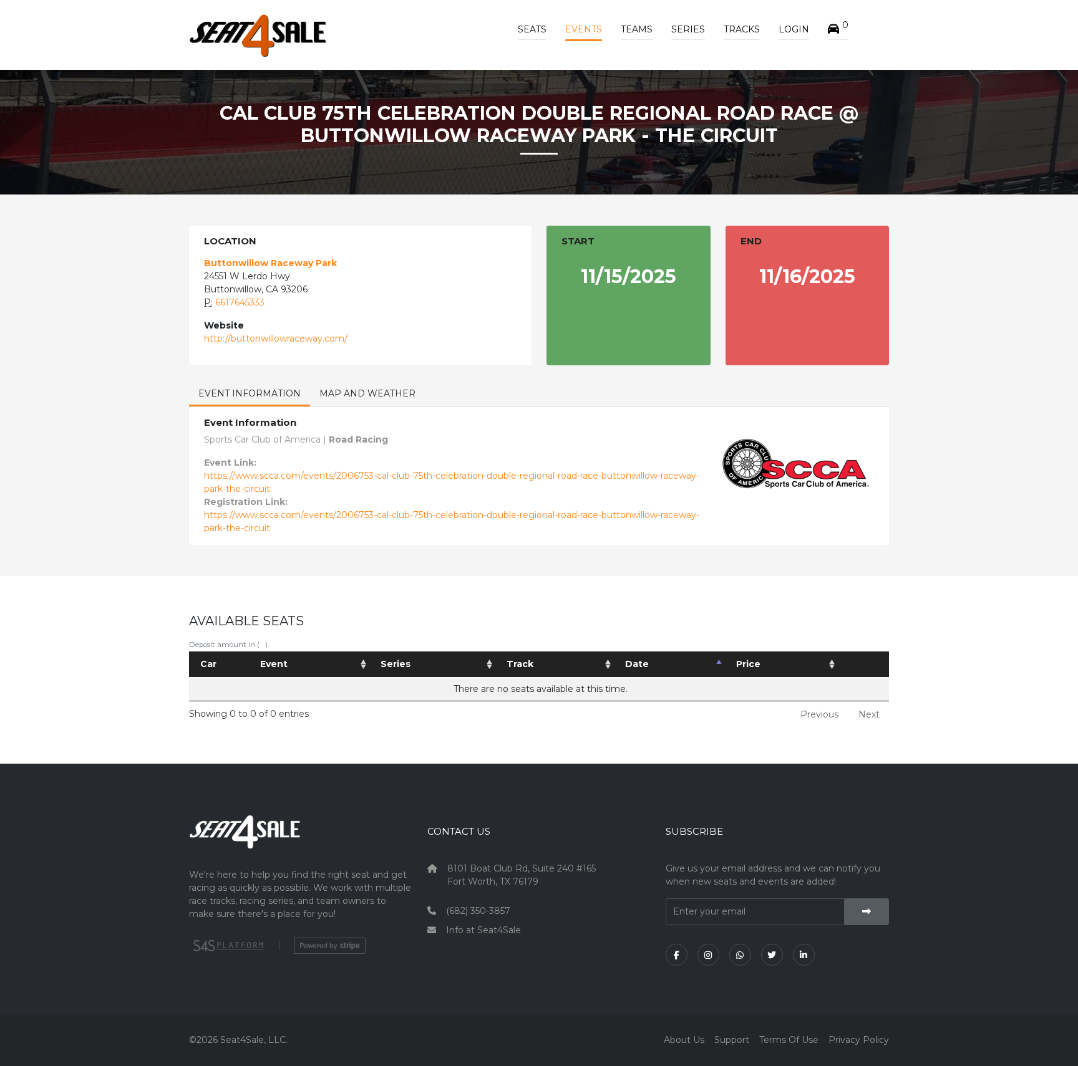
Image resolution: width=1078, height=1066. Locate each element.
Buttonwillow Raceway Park (270, 263)
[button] (838, 29)
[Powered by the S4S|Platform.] (227, 945)
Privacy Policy (858, 1039)
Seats (532, 29)
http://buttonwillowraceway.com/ (275, 338)
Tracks (742, 29)
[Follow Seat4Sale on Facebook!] (676, 955)
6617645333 (240, 302)
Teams (637, 29)
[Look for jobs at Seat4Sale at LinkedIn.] (804, 955)
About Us (684, 1039)
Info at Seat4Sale (483, 930)
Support (731, 1039)
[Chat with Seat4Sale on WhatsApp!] (740, 955)
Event (274, 664)
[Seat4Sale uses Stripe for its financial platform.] (330, 946)
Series (688, 29)
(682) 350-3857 (478, 910)
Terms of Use (788, 1039)
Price (748, 664)
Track (520, 664)
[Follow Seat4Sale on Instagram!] (708, 955)
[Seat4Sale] (300, 841)
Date (637, 664)
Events (583, 29)
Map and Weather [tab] (367, 393)
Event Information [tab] (249, 393)
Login (794, 29)
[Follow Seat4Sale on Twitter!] (772, 955)
